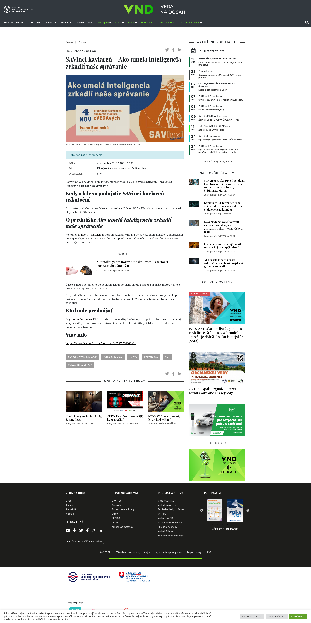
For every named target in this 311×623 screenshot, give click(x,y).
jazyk (133, 357)
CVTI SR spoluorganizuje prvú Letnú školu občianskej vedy (213, 390)
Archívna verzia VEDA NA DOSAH (84, 541)
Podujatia (83, 42)
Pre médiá (71, 509)
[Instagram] (93, 530)
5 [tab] (232, 524)
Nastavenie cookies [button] (252, 616)
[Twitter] (81, 530)
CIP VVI (115, 522)
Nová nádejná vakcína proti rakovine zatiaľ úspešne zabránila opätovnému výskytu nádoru (223, 226)
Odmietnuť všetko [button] (277, 616)
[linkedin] (179, 50)
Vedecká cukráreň (167, 505)
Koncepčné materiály (122, 527)
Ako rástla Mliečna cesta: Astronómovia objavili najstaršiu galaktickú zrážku (224, 263)
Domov (69, 42)
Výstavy (162, 514)
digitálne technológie (82, 357)
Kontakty (70, 505)
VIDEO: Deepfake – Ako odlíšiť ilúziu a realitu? (125, 418)
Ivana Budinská (81, 319)
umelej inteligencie (89, 234)
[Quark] (235, 510)
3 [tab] (222, 524)
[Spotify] (74, 530)
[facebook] (173, 50)
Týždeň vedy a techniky (170, 522)
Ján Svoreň (226, 214)
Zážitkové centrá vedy (123, 509)
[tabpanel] (214, 510)
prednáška (151, 357)
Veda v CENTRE (166, 500)
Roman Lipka (87, 423)
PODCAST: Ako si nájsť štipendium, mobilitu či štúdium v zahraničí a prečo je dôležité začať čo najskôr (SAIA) (216, 334)
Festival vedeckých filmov (171, 509)
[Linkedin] (100, 530)
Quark (115, 514)
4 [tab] (227, 524)
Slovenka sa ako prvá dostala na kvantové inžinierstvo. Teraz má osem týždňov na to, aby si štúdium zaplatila (224, 185)
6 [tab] (237, 524)
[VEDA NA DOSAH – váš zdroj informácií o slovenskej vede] (154, 9)
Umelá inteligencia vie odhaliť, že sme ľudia (84, 418)
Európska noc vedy (167, 527)
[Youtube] (68, 530)
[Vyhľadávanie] (307, 22)
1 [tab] (212, 524)
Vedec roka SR (165, 518)
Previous (201, 510)
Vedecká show (165, 531)
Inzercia (70, 514)
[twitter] (167, 50)
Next (247, 510)
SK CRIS (116, 518)
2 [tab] (217, 524)
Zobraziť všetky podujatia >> (217, 161)
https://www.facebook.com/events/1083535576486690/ (101, 343)
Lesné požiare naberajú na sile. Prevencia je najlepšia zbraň (223, 245)
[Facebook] (87, 530)
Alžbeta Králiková (168, 423)
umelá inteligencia (80, 364)
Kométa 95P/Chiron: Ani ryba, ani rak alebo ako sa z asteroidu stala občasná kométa (224, 206)
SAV (167, 357)
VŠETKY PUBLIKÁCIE (225, 529)
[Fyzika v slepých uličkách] (214, 510)
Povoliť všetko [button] (298, 616)
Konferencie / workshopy (171, 535)
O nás (68, 500)
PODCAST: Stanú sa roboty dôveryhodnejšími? (164, 418)
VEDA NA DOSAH (122, 271)
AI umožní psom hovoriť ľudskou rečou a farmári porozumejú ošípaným (132, 264)
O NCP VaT (117, 500)
